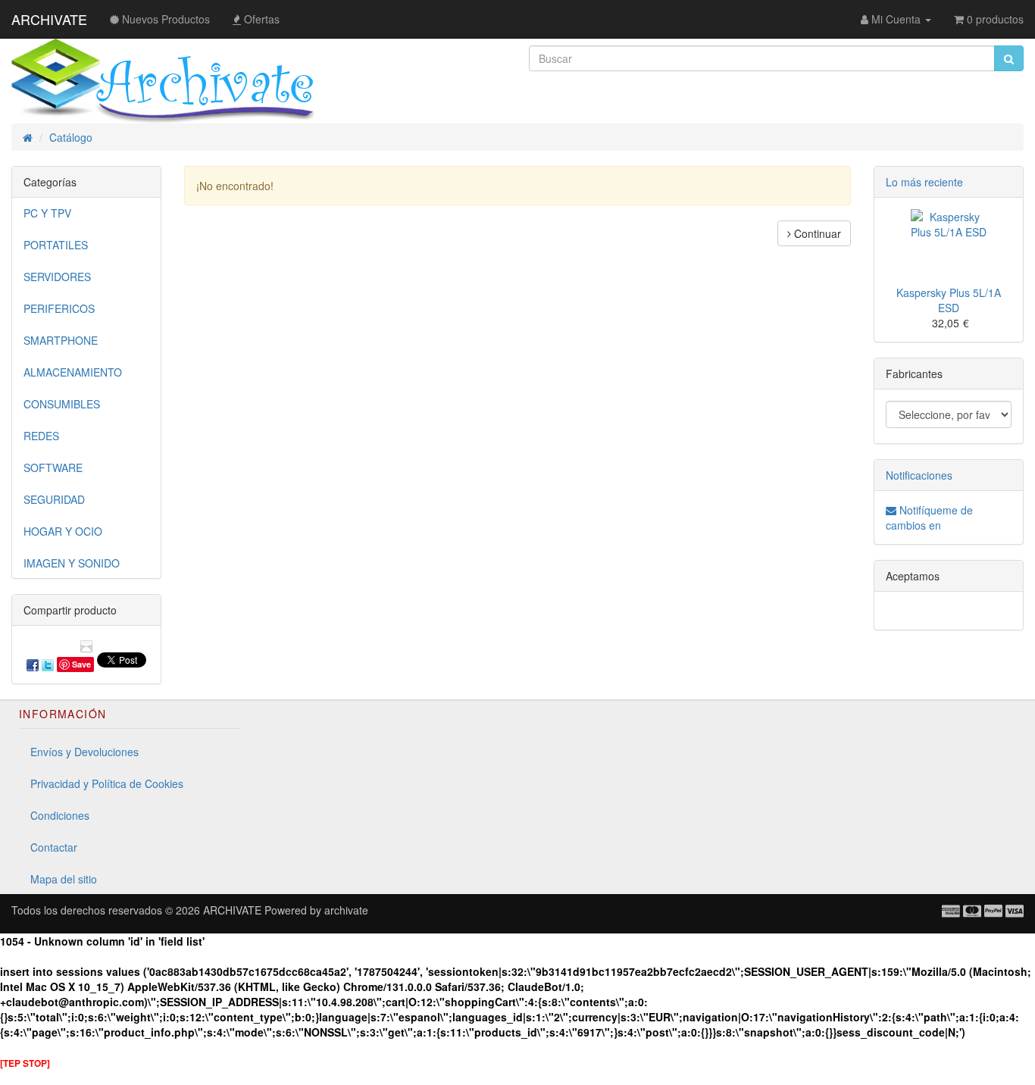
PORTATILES (55, 244)
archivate (346, 910)
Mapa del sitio (63, 878)
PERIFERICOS (59, 308)
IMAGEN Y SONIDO (71, 563)
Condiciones (59, 815)
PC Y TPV (47, 212)
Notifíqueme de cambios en (929, 517)
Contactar (53, 847)
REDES (41, 435)
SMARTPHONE (60, 340)
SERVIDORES (57, 276)
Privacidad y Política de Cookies (106, 783)
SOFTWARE (53, 467)
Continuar (816, 233)
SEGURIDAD (54, 499)
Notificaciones (919, 475)
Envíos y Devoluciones (84, 751)
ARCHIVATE (49, 19)
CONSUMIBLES (61, 403)
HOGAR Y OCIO (62, 531)
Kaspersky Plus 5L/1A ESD (948, 300)
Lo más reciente (924, 181)
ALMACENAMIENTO (72, 372)
